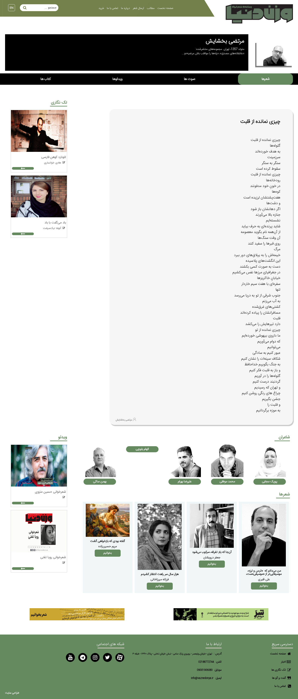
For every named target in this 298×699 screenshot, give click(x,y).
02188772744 (206, 662)
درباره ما (125, 8)
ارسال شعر (138, 8)
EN (11, 8)
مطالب (150, 8)
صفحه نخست (165, 8)
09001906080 (204, 670)
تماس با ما (112, 8)
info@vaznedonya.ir (202, 678)
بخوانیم (264, 585)
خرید (101, 8)
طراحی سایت (12, 693)
